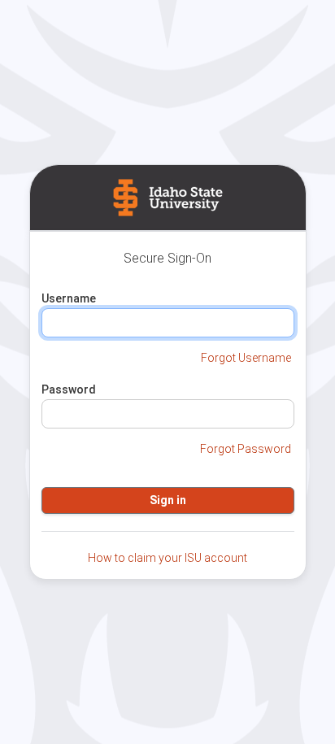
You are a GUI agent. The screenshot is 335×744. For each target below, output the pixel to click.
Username (68, 298)
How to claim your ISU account (167, 557)
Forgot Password (245, 448)
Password (68, 389)
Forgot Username (246, 357)
